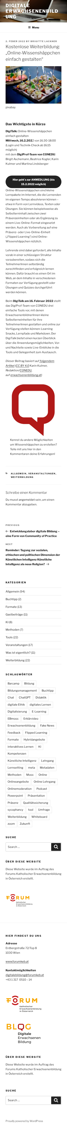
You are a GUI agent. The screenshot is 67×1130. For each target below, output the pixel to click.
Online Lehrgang (44, 781)
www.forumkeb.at (17, 961)
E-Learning (39, 711)
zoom (11, 823)
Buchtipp (11, 599)
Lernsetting (15, 767)
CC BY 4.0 (22, 365)
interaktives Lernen (21, 746)
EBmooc (13, 718)
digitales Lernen (40, 704)
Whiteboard (39, 817)
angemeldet (27, 499)
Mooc (30, 774)
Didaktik (41, 697)
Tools (9, 637)
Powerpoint (15, 795)
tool (30, 809)
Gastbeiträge (14, 614)
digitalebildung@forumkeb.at (25, 975)
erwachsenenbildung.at (25, 375)
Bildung (29, 683)
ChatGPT (25, 697)
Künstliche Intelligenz (22, 760)
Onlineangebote (18, 781)
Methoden (12, 629)
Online (43, 774)
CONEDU (26, 370)
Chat (11, 697)
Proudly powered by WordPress (24, 1121)
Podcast (41, 788)
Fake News (47, 725)
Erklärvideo (30, 718)
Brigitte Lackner (44, 41)
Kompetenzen (17, 753)
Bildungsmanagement (22, 690)
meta (31, 767)
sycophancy (15, 809)
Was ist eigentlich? (18, 652)
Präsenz (13, 802)
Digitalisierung (17, 711)
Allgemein (19, 473)
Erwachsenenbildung (21, 725)
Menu (35, 27)
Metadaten (47, 767)
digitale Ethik (16, 704)
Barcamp (13, 683)
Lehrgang (47, 760)
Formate (11, 607)
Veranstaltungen (42, 473)
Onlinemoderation (20, 788)
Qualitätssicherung (35, 802)
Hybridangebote (34, 739)
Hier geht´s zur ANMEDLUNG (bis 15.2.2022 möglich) (34, 181)
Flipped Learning (36, 732)
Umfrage (44, 809)
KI (7, 622)
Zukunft (25, 823)
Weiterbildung (22, 477)
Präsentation (36, 795)
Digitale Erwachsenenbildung (32, 11)
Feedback (14, 732)
